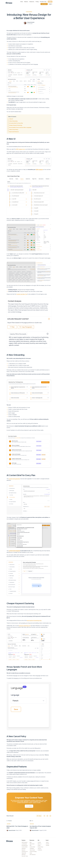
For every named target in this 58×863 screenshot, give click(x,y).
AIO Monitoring (28, 9)
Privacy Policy (40, 846)
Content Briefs (28, 11)
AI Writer (26, 14)
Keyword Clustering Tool (25, 850)
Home (21, 1)
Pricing (37, 1)
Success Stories (33, 13)
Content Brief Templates (32, 847)
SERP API (27, 22)
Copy (40, 815)
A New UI (11, 118)
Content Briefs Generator (24, 847)
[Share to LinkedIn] (47, 816)
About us (39, 843)
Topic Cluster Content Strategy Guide (33, 851)
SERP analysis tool (20, 149)
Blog (31, 4)
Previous (10, 820)
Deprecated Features (14, 131)
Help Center (32, 7)
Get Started (44, 4)
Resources (32, 1)
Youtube (47, 845)
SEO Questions (33, 854)
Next (30, 820)
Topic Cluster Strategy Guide (33, 10)
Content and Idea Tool (21, 294)
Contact (39, 842)
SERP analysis (39, 169)
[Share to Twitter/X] (44, 816)
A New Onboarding (13, 121)
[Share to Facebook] (50, 816)
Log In (50, 1)
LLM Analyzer (27, 7)
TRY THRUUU (29, 806)
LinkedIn (47, 843)
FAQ (30, 845)
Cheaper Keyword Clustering (15, 125)
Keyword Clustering (27, 17)
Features (26, 1)
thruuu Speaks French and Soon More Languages (20, 127)
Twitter (47, 842)
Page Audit (27, 20)
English (50, 4)
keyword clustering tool (24, 625)
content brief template (14, 550)
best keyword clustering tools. (34, 620)
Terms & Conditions (40, 849)
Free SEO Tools (43, 1)
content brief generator (14, 478)
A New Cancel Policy (13, 129)
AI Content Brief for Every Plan (16, 123)
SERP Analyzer (28, 4)
